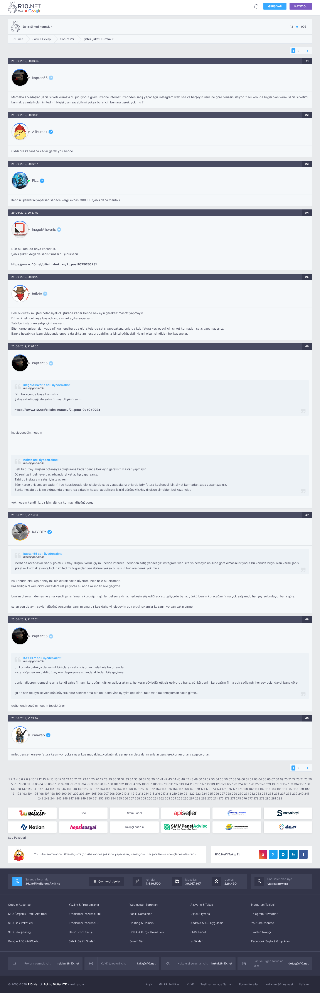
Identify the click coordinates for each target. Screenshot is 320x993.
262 (161, 798)
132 (285, 784)
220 (180, 793)
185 (279, 789)
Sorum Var (136, 941)
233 (258, 793)
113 (181, 784)
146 (63, 789)
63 (256, 779)
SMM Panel (198, 932)
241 (306, 793)
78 (15, 784)
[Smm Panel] (185, 813)
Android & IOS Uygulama (206, 923)
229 (234, 793)
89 (62, 784)
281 (273, 798)
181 (256, 789)
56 (226, 779)
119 (213, 784)
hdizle (37, 294)
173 (213, 789)
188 (295, 789)
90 (67, 784)
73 (298, 779)
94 (84, 784)
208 (112, 793)
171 (203, 789)
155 (113, 789)
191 (13, 793)
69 (281, 779)
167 (181, 789)
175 (224, 789)
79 (20, 784)
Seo (83, 813)
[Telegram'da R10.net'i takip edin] (283, 854)
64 (260, 779)
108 (155, 784)
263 (167, 798)
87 (54, 784)
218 (168, 793)
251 (95, 798)
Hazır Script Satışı (81, 932)
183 (267, 789)
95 (88, 784)
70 (286, 779)
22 (80, 779)
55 (221, 779)
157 (125, 789)
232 (252, 793)
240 (300, 793)
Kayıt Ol (300, 6)
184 (273, 789)
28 (106, 779)
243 (46, 798)
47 (187, 779)
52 (208, 779)
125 (246, 784)
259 (143, 798)
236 (276, 793)
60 (243, 779)
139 (24, 789)
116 (197, 784)
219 (174, 793)
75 (306, 779)
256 (125, 798)
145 (57, 789)
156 (119, 789)
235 (270, 793)
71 (289, 779)
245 (59, 798)
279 (261, 798)
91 (71, 784)
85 (45, 784)
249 (83, 798)
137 (13, 789)
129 (268, 784)
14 (48, 779)
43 (170, 779)
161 (147, 789)
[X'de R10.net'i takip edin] (273, 854)
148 (74, 789)
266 (185, 798)
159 (136, 789)
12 (40, 779)
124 (240, 784)
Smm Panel (134, 813)
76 (310, 779)
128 (262, 784)
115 (192, 784)
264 (173, 798)
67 (273, 779)
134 (296, 784)
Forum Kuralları (249, 984)
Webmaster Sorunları (144, 904)
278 (255, 798)
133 (290, 784)
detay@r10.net (298, 963)
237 (282, 793)
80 (24, 784)
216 (157, 793)
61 (247, 779)
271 (215, 798)
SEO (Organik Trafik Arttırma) (27, 913)
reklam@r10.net (68, 963)
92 (75, 784)
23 (84, 779)
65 (264, 779)
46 (183, 779)
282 (279, 798)
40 (157, 779)
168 (186, 789)
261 (155, 798)
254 (113, 798)
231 (246, 793)
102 (121, 784)
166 (175, 789)
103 (127, 784)
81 (28, 784)
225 (210, 793)
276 (244, 798)
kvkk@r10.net (146, 963)
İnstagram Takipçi (263, 904)
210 (124, 793)
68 (277, 779)
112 (176, 784)
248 (77, 798)
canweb (38, 735)
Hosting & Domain (142, 923)
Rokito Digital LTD (55, 984)
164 (164, 789)
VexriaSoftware (277, 883)
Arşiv (149, 984)
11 (36, 779)
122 (229, 784)
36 (140, 779)
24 (88, 779)
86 (50, 784)
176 (229, 789)
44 (174, 779)
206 (100, 793)
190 (307, 789)
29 (110, 779)
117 (202, 784)
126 (251, 784)
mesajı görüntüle (33, 388)
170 (197, 789)
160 (141, 789)
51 (204, 779)
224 (204, 793)
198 (52, 793)
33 (127, 779)
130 (274, 784)
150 (85, 789)
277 (250, 798)
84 (41, 784)
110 (166, 784)
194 (30, 793)
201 (69, 793)
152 (96, 789)
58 (234, 779)
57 (230, 779)
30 (114, 779)
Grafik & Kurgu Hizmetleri (147, 932)
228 (228, 793)
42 (165, 779)
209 (118, 793)
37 (144, 779)
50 (200, 779)
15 (52, 779)
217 (163, 793)
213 (140, 793)
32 (123, 779)
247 (71, 798)
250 (89, 798)
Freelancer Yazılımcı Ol (84, 923)
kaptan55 (40, 78)
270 (209, 798)
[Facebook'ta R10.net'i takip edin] (303, 854)
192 (18, 793)
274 (232, 798)
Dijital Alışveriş (200, 913)
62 (251, 779)
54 (217, 779)
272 (221, 798)
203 (81, 793)
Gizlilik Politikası (169, 984)
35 (136, 779)
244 (53, 798)
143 (46, 789)
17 (59, 779)
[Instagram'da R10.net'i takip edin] (263, 854)
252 (101, 798)
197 (47, 793)
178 (240, 789)
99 (105, 784)
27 (101, 779)
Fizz (35, 180)
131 (279, 784)
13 (44, 779)
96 (92, 784)
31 (118, 779)
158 (130, 789)
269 (203, 798)
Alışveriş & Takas (201, 904)
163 (158, 789)
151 (91, 789)
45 (178, 779)
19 (67, 779)
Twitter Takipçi (261, 932)
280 (267, 798)
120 (218, 784)
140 (29, 789)
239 (294, 793)
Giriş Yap (275, 6)
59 (239, 779)
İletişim (304, 984)
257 (131, 798)
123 (234, 784)
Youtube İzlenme (262, 923)
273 (226, 798)
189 (301, 789)
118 (207, 784)
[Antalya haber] (236, 827)
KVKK (190, 984)
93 (79, 784)
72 (293, 779)
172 (208, 789)
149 (80, 789)
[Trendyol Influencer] (32, 813)
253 (107, 798)
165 (169, 789)
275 (238, 798)
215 (152, 793)
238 (288, 793)
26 (97, 779)
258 (137, 798)
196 (41, 793)
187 (290, 789)
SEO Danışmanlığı (19, 932)
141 (35, 789)
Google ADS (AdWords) (24, 941)
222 (192, 793)
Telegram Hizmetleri (264, 913)
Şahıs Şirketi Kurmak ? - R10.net (25, 7)
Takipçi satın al (134, 827)
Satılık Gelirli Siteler (82, 941)
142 (40, 789)
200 (64, 793)
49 (196, 779)
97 (97, 784)
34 (131, 779)
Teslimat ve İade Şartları (216, 984)
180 (251, 789)
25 (93, 779)
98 (101, 784)
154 (108, 789)
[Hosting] (236, 813)
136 (307, 784)
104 (132, 784)
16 (55, 779)
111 (171, 784)
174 (219, 789)
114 (187, 784)
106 (144, 784)
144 (52, 789)
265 (179, 798)
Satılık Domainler (141, 913)
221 (186, 793)
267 (191, 798)
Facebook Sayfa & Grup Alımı (270, 941)
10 (32, 779)
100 (110, 784)
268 (197, 798)
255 (119, 798)
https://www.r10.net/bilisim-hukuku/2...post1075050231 (54, 264)
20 (71, 779)
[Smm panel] (185, 827)
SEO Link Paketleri (20, 923)
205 (94, 793)
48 (191, 779)
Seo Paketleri (17, 837)
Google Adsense (19, 904)
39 (153, 779)
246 (65, 798)
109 (160, 784)
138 (18, 789)
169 (192, 789)
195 (35, 793)
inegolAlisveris (44, 229)
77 (11, 784)
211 (129, 793)
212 (135, 793)
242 (40, 798)
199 (58, 793)
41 (161, 779)
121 (223, 784)
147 (69, 789)
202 (75, 793)
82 (32, 784)
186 (284, 789)
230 (240, 793)
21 (75, 779)
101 (116, 784)
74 (301, 779)
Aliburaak (39, 132)
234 (264, 793)
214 (146, 793)
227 (222, 793)
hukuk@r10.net (221, 963)
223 (198, 793)
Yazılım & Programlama (84, 904)
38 (148, 779)
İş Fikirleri (196, 941)
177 (235, 789)
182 (262, 789)
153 (102, 789)
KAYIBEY (39, 532)
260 (149, 798)
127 (257, 784)
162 (152, 789)
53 (213, 779)
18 (63, 779)
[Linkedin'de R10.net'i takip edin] (293, 854)
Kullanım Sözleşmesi (279, 984)
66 (269, 779)
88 (58, 784)
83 (37, 784)
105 (138, 784)
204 (88, 793)
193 (24, 793)
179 (245, 789)
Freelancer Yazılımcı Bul (85, 913)
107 (149, 784)
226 (216, 793)
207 (106, 793)
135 (302, 784)
